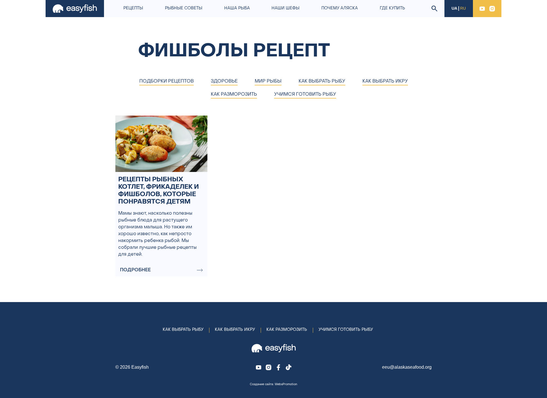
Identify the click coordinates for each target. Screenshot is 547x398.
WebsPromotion (286, 384)
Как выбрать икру (235, 330)
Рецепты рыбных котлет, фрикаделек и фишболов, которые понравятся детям (158, 191)
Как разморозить (286, 330)
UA (454, 8)
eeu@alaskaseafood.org (407, 367)
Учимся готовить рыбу (346, 330)
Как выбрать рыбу (183, 330)
